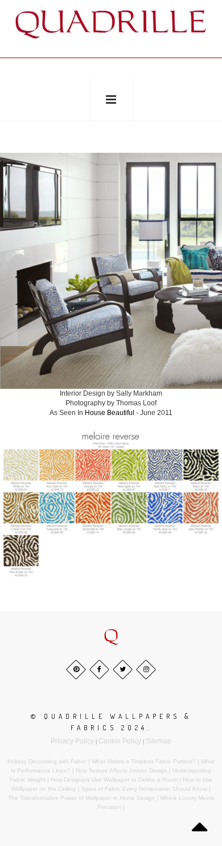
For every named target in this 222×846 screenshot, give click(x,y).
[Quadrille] (111, 24)
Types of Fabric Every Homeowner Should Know (144, 789)
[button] (111, 637)
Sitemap (158, 741)
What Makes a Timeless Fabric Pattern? (144, 761)
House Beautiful (110, 413)
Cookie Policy (119, 741)
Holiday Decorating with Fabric (47, 761)
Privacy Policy (72, 741)
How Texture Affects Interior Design (121, 770)
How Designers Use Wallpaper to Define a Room (114, 779)
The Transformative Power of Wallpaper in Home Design (81, 798)
